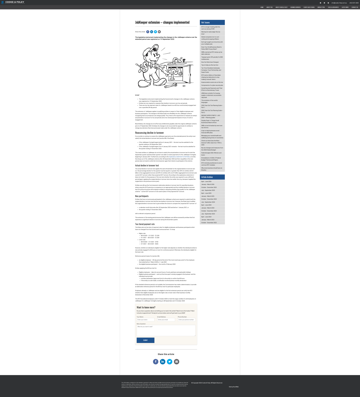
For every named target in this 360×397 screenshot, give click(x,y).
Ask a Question (141, 324)
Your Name (140, 317)
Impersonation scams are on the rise (212, 82)
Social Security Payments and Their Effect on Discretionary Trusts (211, 89)
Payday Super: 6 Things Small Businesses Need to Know (210, 121)
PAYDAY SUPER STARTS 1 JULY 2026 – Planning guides (210, 116)
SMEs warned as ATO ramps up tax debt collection (211, 53)
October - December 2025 (209, 187)
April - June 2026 (206, 181)
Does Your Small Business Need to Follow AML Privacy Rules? (211, 48)
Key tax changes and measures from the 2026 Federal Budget (212, 149)
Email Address (161, 317)
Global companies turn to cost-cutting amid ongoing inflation (210, 38)
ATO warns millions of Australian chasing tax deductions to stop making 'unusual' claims (211, 77)
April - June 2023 (206, 217)
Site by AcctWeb (234, 387)
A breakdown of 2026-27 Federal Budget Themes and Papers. (211, 159)
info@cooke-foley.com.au (339, 3)
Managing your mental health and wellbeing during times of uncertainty (212, 136)
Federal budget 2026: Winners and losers (211, 154)
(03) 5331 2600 (354, 3)
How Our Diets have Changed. (210, 62)
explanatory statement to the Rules (179, 157)
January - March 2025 (207, 196)
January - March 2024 (207, 208)
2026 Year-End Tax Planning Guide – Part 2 (212, 111)
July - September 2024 (208, 202)
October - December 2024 (209, 199)
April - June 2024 (206, 205)
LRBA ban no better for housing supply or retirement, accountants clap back (211, 95)
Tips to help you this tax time (209, 65)
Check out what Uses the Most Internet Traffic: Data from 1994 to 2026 (211, 143)
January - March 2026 (207, 184)
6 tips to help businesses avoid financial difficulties (210, 131)
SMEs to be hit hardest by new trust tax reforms (211, 126)
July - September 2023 (208, 214)
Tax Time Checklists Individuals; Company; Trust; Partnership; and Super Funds (211, 70)
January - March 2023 (207, 219)
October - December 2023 (209, 211)
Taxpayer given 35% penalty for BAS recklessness (212, 58)
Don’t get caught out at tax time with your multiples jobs (212, 43)
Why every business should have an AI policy (211, 169)
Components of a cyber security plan (212, 85)
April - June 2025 (206, 193)
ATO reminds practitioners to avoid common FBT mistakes (211, 164)
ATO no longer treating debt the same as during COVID (210, 28)
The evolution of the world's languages (209, 101)
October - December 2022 (209, 222)
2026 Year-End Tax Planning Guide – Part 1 (212, 106)
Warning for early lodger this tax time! (210, 33)
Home (262, 7)
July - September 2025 (208, 190)
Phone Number (182, 317)
